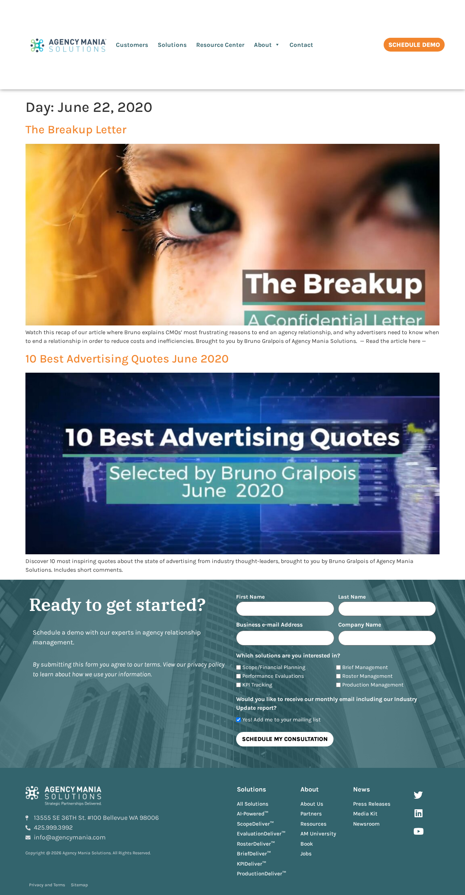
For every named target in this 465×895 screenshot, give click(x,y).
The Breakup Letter (75, 129)
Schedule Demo (414, 44)
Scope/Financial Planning (273, 667)
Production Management (373, 685)
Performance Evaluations (273, 676)
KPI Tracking (257, 685)
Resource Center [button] (220, 44)
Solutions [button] (172, 44)
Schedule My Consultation (285, 739)
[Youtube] (418, 831)
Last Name (352, 597)
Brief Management (365, 667)
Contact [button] (301, 44)
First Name (250, 597)
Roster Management (367, 676)
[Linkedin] (418, 813)
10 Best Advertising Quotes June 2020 (127, 358)
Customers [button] (132, 44)
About (263, 44)
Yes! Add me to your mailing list (281, 719)
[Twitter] (418, 795)
